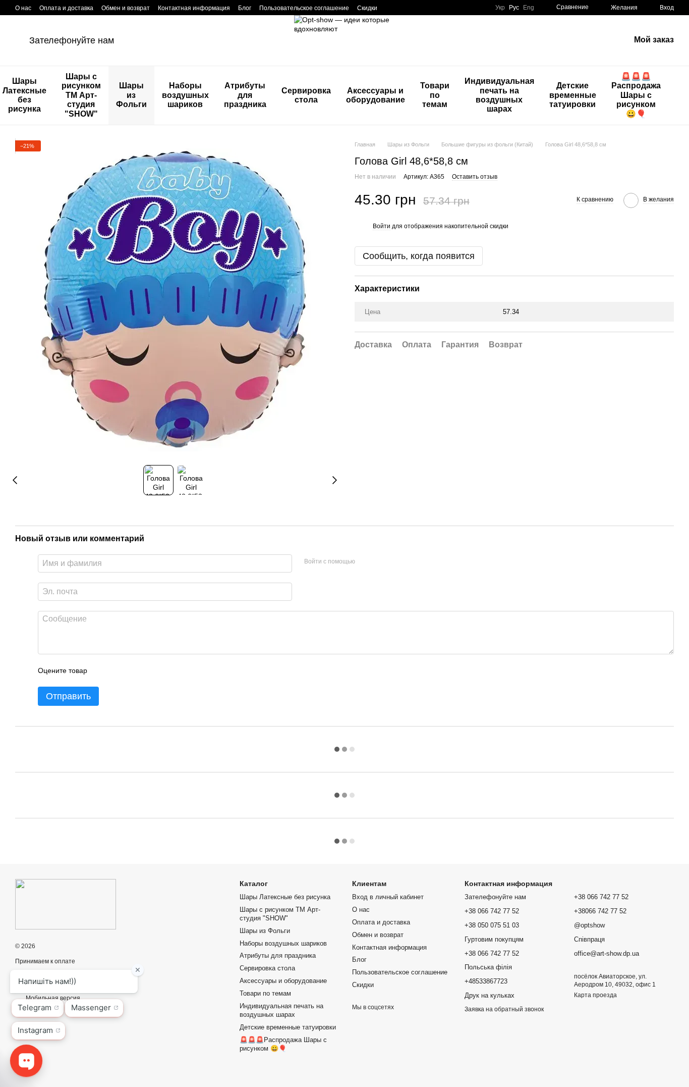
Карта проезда (595, 995)
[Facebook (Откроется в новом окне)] (403, 8)
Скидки (367, 8)
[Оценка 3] (136, 670)
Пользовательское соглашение (304, 8)
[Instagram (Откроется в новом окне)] (391, 8)
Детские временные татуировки (572, 95)
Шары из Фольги (131, 95)
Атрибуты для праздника (245, 95)
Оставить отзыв (474, 176)
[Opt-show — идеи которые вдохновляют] (65, 903)
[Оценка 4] (152, 670)
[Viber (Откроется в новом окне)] (428, 8)
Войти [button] (381, 226)
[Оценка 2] (120, 670)
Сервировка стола (306, 95)
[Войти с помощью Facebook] (366, 562)
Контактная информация (194, 8)
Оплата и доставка (66, 8)
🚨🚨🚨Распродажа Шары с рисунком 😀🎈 (636, 95)
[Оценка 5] (168, 670)
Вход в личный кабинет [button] (388, 897)
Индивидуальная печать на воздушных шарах (499, 95)
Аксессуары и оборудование (375, 95)
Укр (500, 8)
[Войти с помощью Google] (382, 562)
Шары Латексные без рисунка (285, 897)
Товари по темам (434, 95)
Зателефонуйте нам (71, 40)
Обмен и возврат (125, 8)
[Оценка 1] (104, 670)
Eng (528, 8)
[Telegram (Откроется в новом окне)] (416, 8)
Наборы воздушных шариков (185, 95)
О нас (23, 8)
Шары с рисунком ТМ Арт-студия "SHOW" (81, 95)
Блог (244, 8)
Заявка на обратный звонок (504, 1009)
